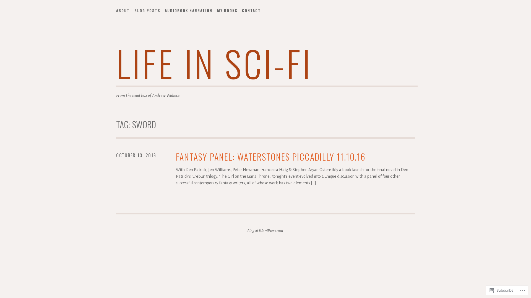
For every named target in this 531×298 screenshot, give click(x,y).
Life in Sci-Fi (214, 63)
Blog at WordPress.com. (265, 231)
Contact (251, 10)
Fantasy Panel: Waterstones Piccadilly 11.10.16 (271, 157)
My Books (227, 10)
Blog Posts (147, 10)
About (123, 10)
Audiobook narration (188, 10)
